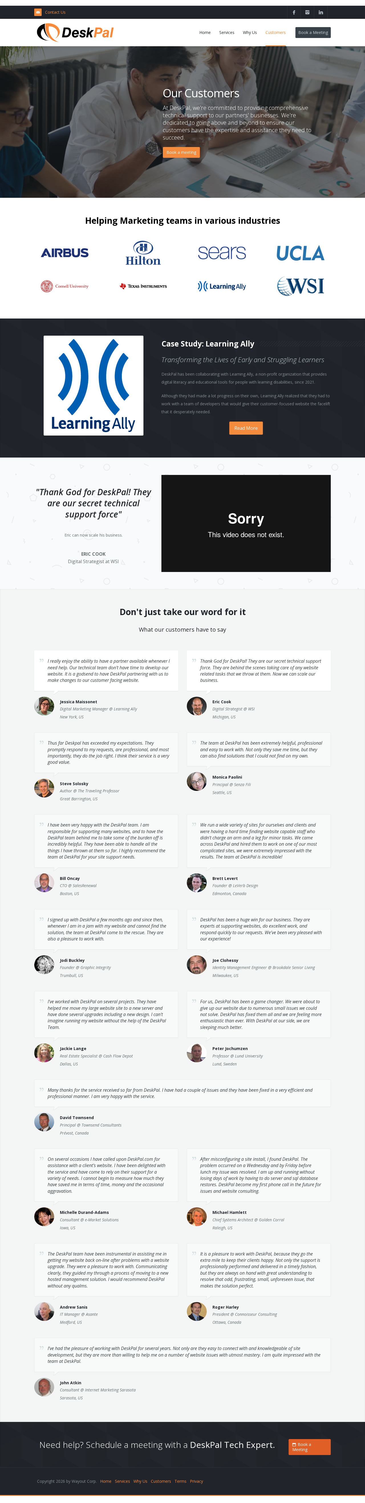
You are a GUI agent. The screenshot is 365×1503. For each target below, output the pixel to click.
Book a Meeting (313, 32)
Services (122, 1481)
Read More (246, 428)
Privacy (196, 1481)
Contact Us (55, 12)
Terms (180, 1481)
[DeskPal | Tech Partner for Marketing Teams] (75, 32)
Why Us (140, 1481)
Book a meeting (181, 152)
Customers (161, 1481)
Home (105, 1481)
